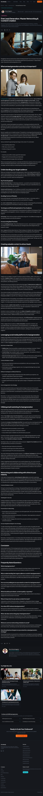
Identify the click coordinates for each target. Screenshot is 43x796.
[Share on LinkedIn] (5, 30)
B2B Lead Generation (26, 752)
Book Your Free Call (20, 735)
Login (34, 1)
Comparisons (3, 782)
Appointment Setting (26, 750)
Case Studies (15, 1)
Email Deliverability (26, 761)
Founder (2, 770)
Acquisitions (3, 785)
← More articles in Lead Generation (7, 7)
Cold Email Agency (26, 746)
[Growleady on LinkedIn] (1, 750)
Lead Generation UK (26, 753)
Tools (21, 1)
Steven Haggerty (8, 11)
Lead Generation (11, 5)
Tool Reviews (3, 778)
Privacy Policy (39, 792)
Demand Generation (26, 755)
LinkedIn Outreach (26, 763)
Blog (24, 1)
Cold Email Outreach (26, 748)
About (28, 1)
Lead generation (4, 98)
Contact (2, 783)
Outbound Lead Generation (27, 757)
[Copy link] (9, 30)
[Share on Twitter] (7, 30)
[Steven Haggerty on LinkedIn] (20, 649)
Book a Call (40, 1)
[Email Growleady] (3, 750)
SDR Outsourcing (26, 759)
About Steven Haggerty (14, 649)
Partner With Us (3, 787)
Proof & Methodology (5, 772)
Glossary (2, 776)
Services (8, 1)
